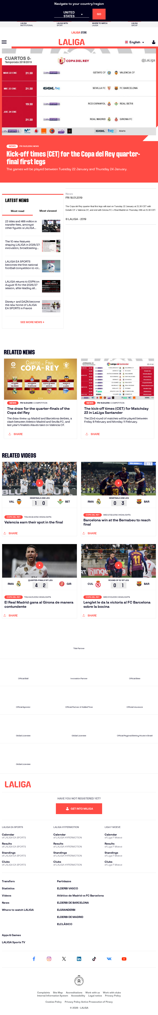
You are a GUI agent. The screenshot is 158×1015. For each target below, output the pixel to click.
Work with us (92, 992)
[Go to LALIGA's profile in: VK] (109, 959)
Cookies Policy (53, 1002)
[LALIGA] (72, 42)
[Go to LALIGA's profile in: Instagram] (48, 959)
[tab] (17, 211)
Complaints (43, 992)
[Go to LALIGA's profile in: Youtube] (124, 959)
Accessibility (78, 995)
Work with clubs (112, 992)
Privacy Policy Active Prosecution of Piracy (89, 1002)
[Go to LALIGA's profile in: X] (64, 959)
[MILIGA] (152, 42)
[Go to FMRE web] (79, 980)
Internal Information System (52, 995)
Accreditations (74, 992)
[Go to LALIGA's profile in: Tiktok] (94, 959)
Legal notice (95, 995)
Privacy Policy (113, 995)
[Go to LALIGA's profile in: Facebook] (33, 959)
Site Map (58, 992)
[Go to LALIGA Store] (79, 32)
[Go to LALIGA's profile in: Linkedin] (79, 959)
